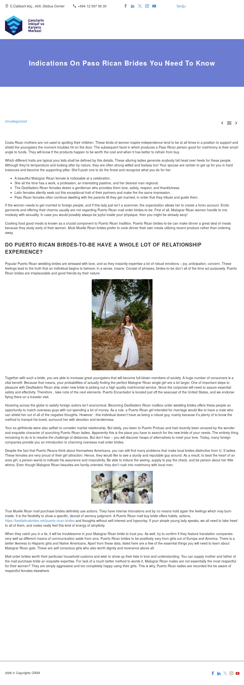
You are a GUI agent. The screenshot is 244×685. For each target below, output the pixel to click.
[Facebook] (125, 6)
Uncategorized (16, 121)
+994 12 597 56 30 (92, 6)
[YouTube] (154, 6)
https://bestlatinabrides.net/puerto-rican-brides (40, 520)
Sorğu (181, 6)
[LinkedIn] (132, 6)
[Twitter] (139, 6)
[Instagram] (147, 6)
